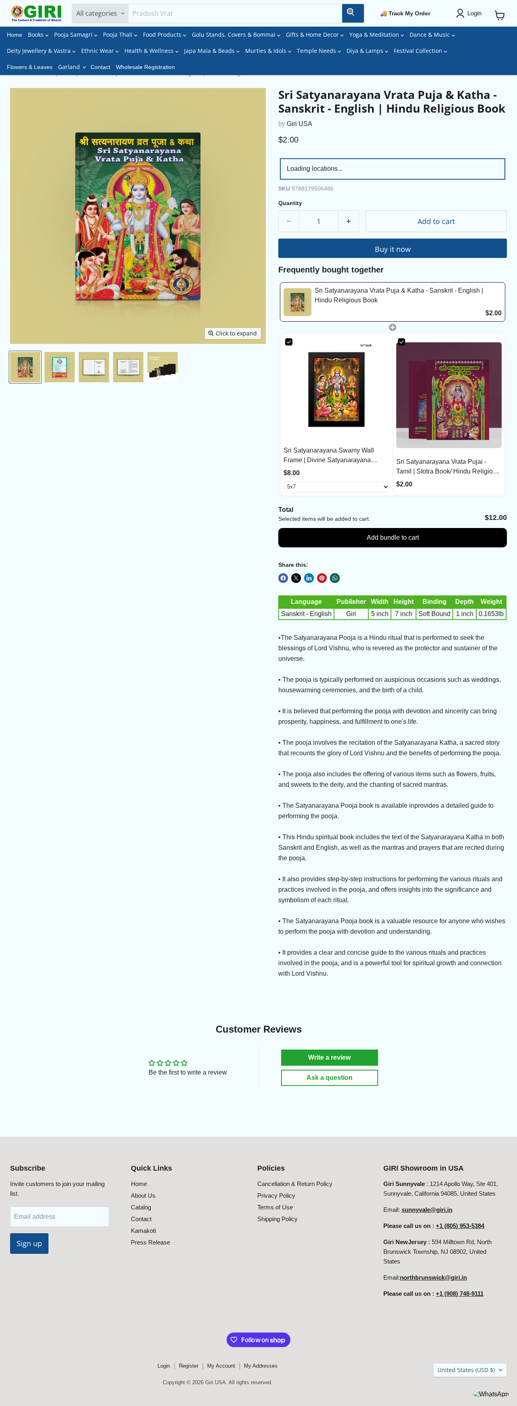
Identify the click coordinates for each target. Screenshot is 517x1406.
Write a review (329, 1057)
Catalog (141, 1207)
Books (36, 34)
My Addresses (260, 1366)
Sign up (29, 1243)
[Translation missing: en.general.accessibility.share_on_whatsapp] (335, 578)
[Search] (353, 13)
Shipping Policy (277, 1218)
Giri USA (299, 123)
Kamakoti (143, 1230)
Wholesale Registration (145, 67)
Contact (100, 67)
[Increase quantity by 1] (348, 221)
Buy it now (393, 249)
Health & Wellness (149, 50)
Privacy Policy (276, 1195)
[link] (297, 302)
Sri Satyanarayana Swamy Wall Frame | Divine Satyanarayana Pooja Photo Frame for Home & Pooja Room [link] (329, 456)
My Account (221, 1366)
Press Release (150, 1242)
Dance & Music (431, 34)
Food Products (163, 34)
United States (466, 1370)
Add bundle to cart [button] (393, 537)
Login (164, 1366)
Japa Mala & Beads (210, 50)
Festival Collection (419, 50)
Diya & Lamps (366, 50)
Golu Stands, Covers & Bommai (234, 34)
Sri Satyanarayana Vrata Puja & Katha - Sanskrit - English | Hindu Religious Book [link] (399, 295)
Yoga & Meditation (375, 34)
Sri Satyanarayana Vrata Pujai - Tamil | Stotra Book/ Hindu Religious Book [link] (448, 467)
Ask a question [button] (330, 1077)
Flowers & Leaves (30, 67)
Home (14, 34)
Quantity (290, 203)
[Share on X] (296, 578)
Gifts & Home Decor (313, 34)
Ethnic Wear (98, 50)
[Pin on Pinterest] (322, 578)
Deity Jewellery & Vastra (39, 50)
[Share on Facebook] (283, 578)
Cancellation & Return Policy (294, 1183)
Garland (70, 67)
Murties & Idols (266, 50)
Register (188, 1366)
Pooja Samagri (74, 34)
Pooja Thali (118, 34)
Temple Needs (317, 50)
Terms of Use (275, 1207)
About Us (143, 1195)
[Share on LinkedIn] (309, 578)
